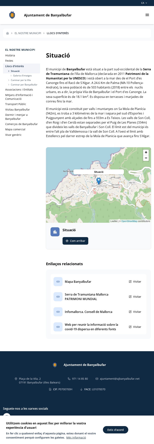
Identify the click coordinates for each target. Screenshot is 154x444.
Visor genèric (13, 135)
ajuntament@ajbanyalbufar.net (120, 378)
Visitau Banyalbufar (17, 109)
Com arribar (75, 241)
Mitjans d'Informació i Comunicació (19, 97)
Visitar (135, 281)
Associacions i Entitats (19, 89)
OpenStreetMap (129, 221)
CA (144, 3)
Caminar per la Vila (19, 80)
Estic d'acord (115, 430)
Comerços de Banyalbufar (21, 124)
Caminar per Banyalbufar (22, 84)
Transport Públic (15, 104)
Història (10, 55)
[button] (98, 181)
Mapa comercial (15, 129)
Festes (9, 60)
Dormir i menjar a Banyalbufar (16, 116)
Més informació (76, 437)
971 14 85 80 (80, 378)
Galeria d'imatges (21, 75)
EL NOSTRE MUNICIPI (28, 33)
